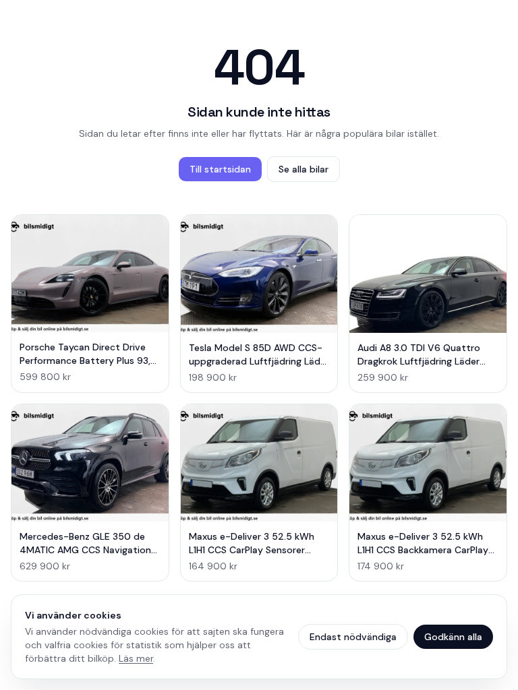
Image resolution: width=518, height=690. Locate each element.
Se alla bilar (303, 169)
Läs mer (136, 658)
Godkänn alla (453, 637)
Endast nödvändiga (353, 637)
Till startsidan (220, 169)
